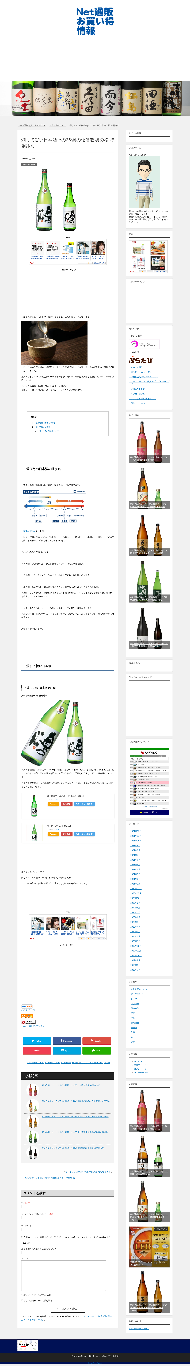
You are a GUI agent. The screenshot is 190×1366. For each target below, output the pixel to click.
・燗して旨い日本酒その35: (49, 431)
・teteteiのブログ (137, 389)
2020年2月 (135, 936)
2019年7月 (135, 970)
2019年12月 (136, 946)
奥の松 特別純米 (52, 1063)
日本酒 (75, 1063)
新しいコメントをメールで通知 (38, 1295)
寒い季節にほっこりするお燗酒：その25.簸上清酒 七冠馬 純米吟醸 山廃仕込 (75, 1132)
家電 (133, 1013)
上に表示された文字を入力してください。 (41, 1249)
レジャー (135, 1004)
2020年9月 (135, 903)
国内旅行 (135, 1008)
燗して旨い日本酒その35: (91, 1063)
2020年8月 (135, 908)
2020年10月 (136, 898)
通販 (133, 1037)
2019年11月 (135, 951)
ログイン (138, 1061)
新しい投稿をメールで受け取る (38, 1300)
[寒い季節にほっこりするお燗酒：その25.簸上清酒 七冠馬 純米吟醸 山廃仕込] (32, 1143)
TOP (33, 125)
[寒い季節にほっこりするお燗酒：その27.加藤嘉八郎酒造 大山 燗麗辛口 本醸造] (32, 1112)
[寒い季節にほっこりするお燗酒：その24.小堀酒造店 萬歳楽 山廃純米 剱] (32, 1158)
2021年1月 (135, 884)
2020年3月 (135, 932)
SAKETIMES (29, 531)
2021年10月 (136, 841)
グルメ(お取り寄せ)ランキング (33, 1026)
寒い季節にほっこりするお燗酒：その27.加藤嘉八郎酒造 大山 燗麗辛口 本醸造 (76, 1101)
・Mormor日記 (135, 367)
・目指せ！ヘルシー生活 (140, 372)
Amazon (53, 804)
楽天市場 (66, 804)
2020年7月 (135, 912)
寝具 (133, 1018)
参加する (165, 808)
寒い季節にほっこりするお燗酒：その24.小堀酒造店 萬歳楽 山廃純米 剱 (73, 1148)
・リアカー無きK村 (138, 394)
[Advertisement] (95, 55)
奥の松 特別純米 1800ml (59, 826)
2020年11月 (135, 893)
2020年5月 (135, 922)
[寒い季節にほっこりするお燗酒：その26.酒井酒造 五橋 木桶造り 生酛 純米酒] (32, 1127)
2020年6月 (135, 917)
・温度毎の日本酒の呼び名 (45, 423)
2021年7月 (135, 855)
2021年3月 (135, 874)
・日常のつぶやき (137, 403)
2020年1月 (135, 941)
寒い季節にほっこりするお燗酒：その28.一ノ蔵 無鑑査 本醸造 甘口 (71, 1085)
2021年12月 (136, 831)
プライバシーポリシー (95, 1363)
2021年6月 (135, 860)
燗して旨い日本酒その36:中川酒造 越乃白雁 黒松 (88, 1172)
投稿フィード (140, 1065)
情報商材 (135, 1023)
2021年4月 (135, 869)
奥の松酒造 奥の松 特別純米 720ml (65, 796)
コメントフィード (142, 1069)
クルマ (134, 999)
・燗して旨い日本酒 (42, 427)
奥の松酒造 (66, 1063)
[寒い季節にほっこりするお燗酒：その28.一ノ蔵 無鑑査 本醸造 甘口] (32, 1096)
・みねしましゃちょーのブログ (143, 377)
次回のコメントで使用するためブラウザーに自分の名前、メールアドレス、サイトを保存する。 (68, 1237)
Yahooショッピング (84, 804)
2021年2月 (135, 879)
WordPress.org (141, 1072)
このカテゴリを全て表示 (149, 806)
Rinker (57, 799)
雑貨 (133, 1042)
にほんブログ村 (28, 1010)
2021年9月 (135, 845)
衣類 (133, 1032)
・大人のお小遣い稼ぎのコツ (142, 398)
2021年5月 (135, 865)
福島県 (107, 1063)
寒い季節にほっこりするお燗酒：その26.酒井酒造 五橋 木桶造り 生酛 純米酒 (75, 1116)
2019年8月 (135, 965)
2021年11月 (135, 836)
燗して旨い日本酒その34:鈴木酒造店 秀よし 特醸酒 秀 (50, 1178)
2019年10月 (136, 955)
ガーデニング (137, 994)
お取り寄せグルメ (29, 164)
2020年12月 (136, 888)
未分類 (134, 1027)
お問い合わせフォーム (139, 1328)
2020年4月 (135, 927)
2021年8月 (135, 850)
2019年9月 (135, 960)
